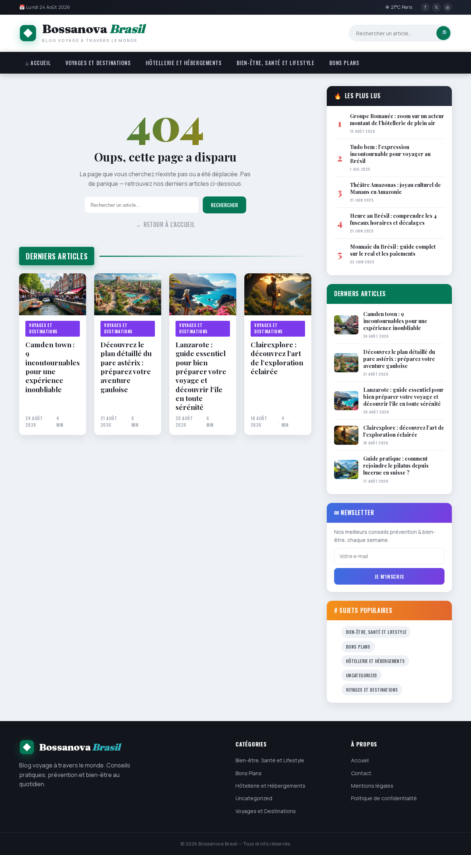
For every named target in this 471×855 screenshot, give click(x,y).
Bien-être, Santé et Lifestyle (276, 63)
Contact (361, 773)
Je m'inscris (389, 576)
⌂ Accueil (38, 63)
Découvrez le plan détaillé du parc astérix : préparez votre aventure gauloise (126, 367)
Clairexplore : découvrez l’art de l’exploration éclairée (277, 358)
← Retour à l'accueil (165, 224)
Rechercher (224, 205)
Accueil (360, 760)
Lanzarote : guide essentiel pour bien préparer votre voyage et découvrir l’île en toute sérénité (201, 376)
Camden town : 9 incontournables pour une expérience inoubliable (52, 367)
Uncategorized (361, 675)
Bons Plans (344, 63)
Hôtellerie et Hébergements (184, 63)
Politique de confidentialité (384, 798)
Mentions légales (372, 785)
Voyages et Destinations (98, 63)
